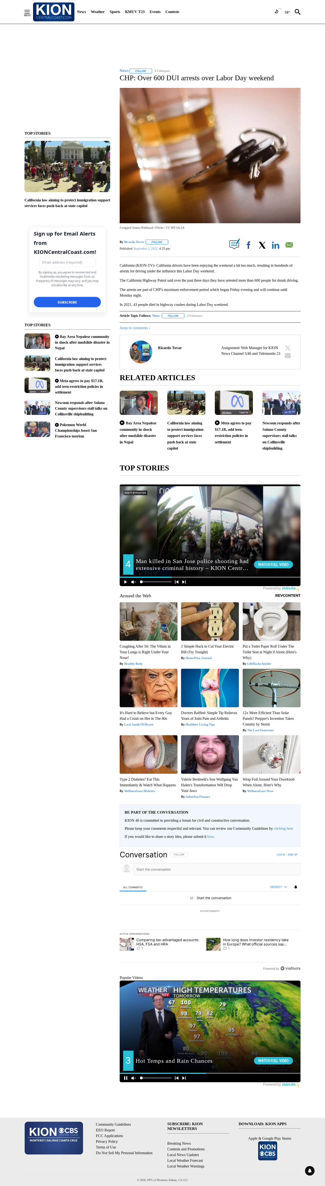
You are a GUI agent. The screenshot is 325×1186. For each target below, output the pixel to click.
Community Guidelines (113, 1124)
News (81, 12)
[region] (210, 911)
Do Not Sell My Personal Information (124, 1153)
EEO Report (105, 1130)
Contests (172, 12)
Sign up (292, 854)
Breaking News (179, 1143)
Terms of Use (106, 1147)
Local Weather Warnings (185, 1166)
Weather (98, 12)
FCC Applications (109, 1136)
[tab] (133, 887)
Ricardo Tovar (134, 242)
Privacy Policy (107, 1141)
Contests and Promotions (186, 1149)
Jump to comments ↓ (135, 328)
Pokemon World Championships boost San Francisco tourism (76, 430)
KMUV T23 (135, 12)
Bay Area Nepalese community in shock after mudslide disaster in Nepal (82, 342)
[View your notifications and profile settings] (295, 887)
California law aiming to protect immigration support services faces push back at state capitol (80, 364)
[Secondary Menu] (31, 12)
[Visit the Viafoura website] (290, 968)
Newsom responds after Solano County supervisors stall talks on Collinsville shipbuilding (81, 408)
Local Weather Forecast (185, 1160)
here (210, 837)
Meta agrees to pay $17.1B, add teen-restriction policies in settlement (79, 386)
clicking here (283, 828)
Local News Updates (183, 1155)
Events (155, 12)
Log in (281, 854)
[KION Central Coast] (53, 11)
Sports (115, 12)
